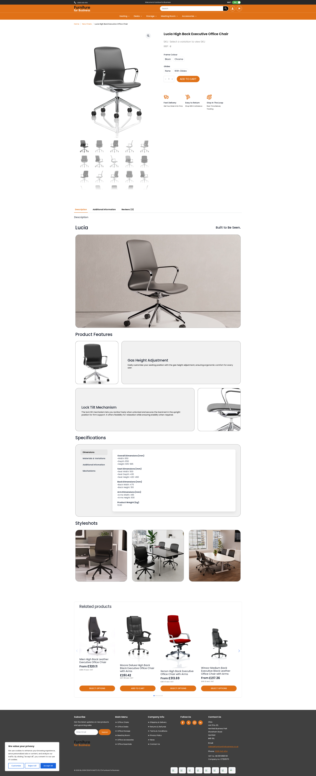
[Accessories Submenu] (196, 16)
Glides (167, 66)
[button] (148, 35)
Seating (123, 16)
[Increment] (172, 79)
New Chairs (87, 24)
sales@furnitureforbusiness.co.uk (223, 746)
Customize (16, 766)
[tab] (81, 209)
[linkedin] (200, 722)
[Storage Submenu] (156, 16)
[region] (32, 756)
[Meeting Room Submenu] (177, 16)
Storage (150, 16)
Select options (97, 688)
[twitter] (188, 722)
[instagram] (194, 722)
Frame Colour (170, 54)
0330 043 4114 (221, 751)
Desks (137, 16)
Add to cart (188, 79)
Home (76, 24)
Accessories (188, 16)
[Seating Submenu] (129, 16)
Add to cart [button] (137, 688)
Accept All (48, 766)
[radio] (168, 59)
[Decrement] (165, 79)
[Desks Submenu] (141, 16)
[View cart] (239, 8)
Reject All (32, 766)
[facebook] (182, 722)
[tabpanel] (158, 405)
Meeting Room (168, 16)
